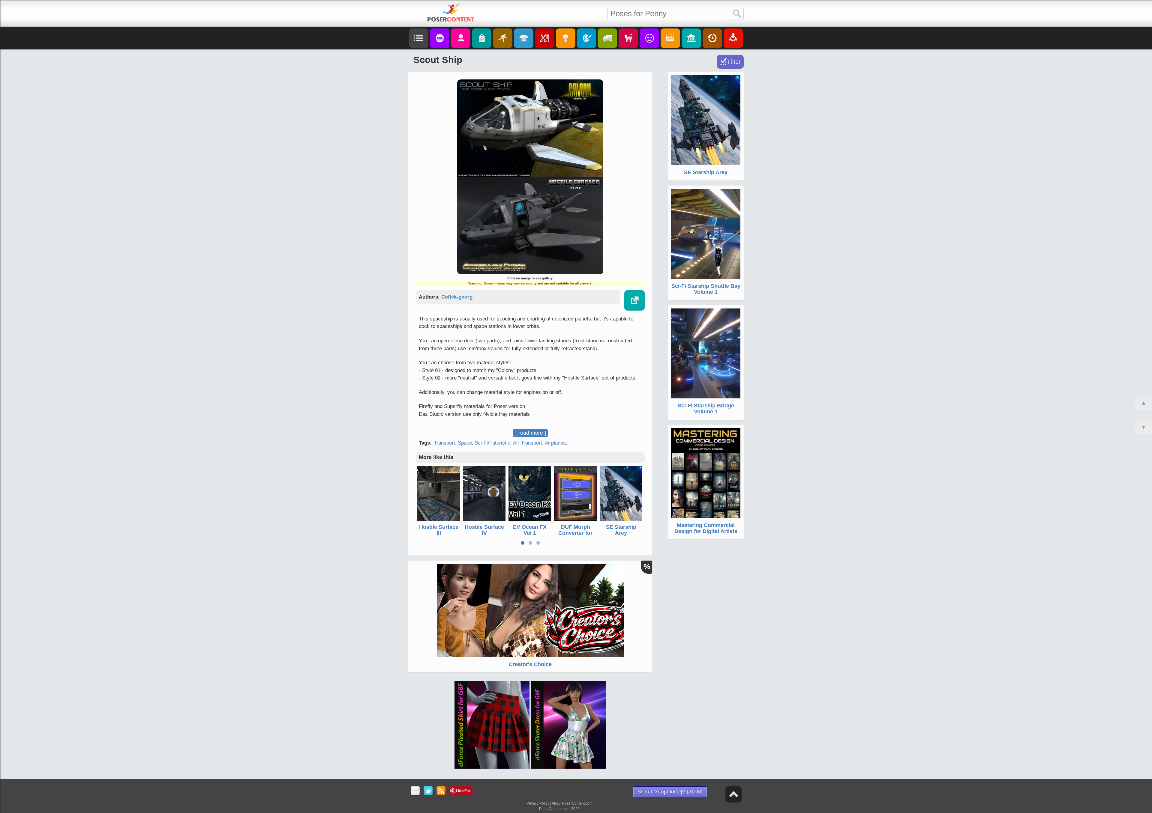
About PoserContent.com (572, 803)
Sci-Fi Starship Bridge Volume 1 (706, 409)
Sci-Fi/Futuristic (492, 443)
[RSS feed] (441, 791)
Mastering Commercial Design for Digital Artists (705, 528)
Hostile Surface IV (484, 530)
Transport (444, 443)
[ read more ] (530, 433)
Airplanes (555, 443)
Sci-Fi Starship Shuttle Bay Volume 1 (705, 289)
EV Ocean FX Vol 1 (530, 530)
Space (465, 443)
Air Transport (527, 443)
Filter (734, 61)
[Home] (451, 13)
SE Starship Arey (621, 530)
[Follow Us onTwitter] (428, 791)
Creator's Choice (530, 664)
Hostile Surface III (438, 530)
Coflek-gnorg (456, 297)
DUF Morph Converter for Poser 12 (575, 533)
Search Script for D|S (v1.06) (670, 792)
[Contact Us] (415, 791)
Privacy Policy (537, 803)
